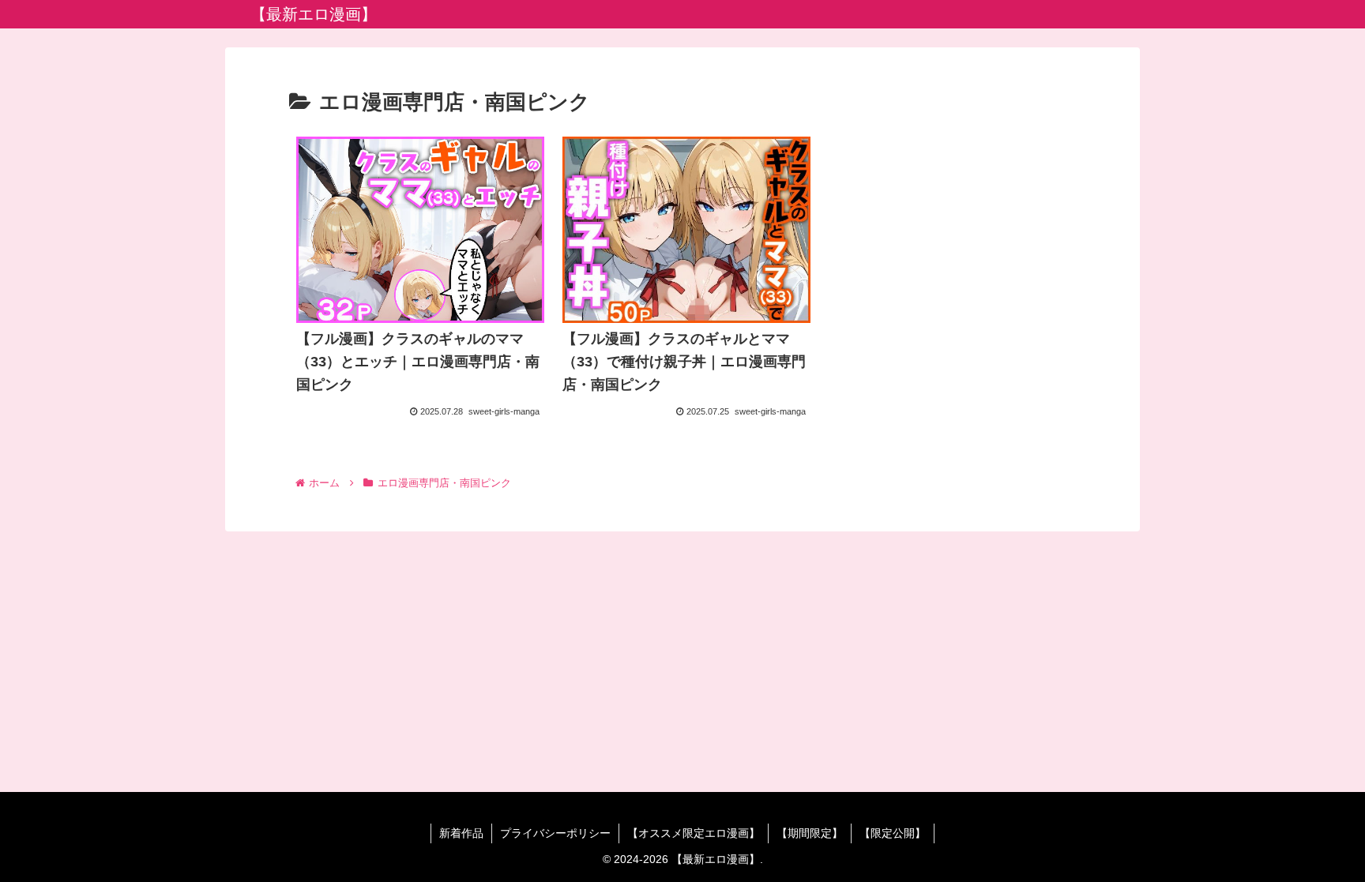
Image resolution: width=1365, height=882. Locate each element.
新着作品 (461, 833)
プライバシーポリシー (555, 833)
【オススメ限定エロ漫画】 (693, 833)
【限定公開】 (892, 833)
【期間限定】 (810, 833)
